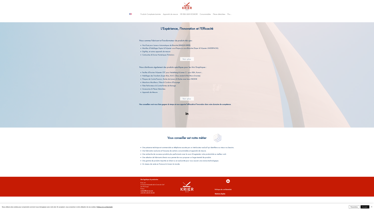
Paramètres (354, 207)
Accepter (365, 207)
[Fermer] (371, 206)
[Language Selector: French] (133, 14)
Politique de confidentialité (105, 207)
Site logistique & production (149, 179)
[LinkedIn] (187, 113)
